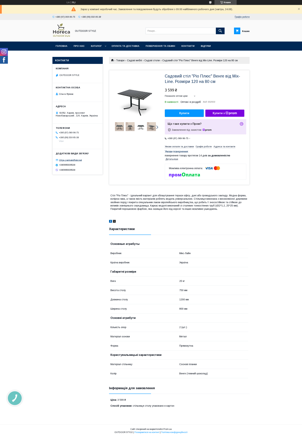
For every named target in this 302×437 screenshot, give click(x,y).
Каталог (96, 46)
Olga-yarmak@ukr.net (70, 160)
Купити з (219, 113)
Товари (120, 60)
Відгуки (206, 46)
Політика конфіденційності (174, 432)
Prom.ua (167, 429)
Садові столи (152, 60)
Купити (184, 113)
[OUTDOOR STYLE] (61, 37)
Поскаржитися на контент (146, 432)
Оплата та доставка (125, 46)
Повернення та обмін (160, 46)
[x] (114, 221)
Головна (61, 46)
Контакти (188, 46)
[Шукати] (220, 31)
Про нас (79, 46)
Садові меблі (134, 60)
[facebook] (110, 221)
